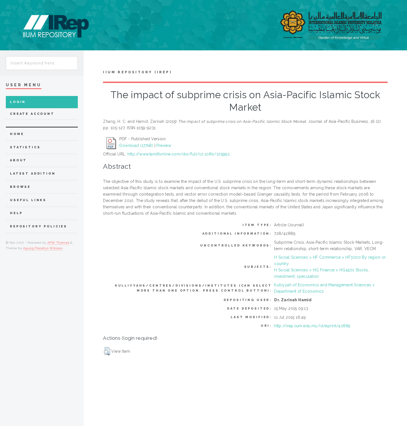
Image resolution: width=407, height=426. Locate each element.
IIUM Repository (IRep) (137, 72)
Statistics (25, 147)
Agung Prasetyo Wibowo (43, 248)
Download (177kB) (136, 145)
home (17, 134)
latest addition (33, 173)
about (18, 160)
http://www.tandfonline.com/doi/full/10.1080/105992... (180, 154)
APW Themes (58, 243)
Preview (163, 145)
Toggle (92, 61)
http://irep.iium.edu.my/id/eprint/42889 (312, 326)
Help (16, 213)
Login (18, 102)
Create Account (32, 114)
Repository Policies (38, 226)
